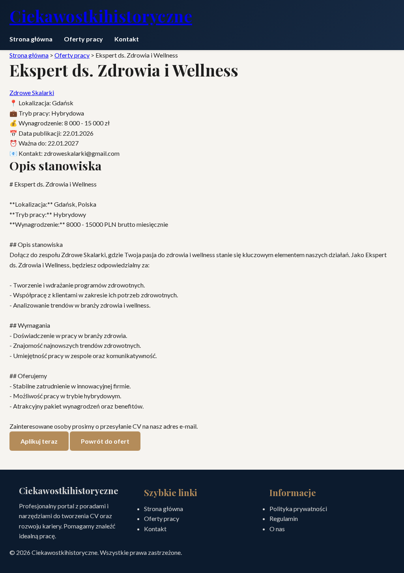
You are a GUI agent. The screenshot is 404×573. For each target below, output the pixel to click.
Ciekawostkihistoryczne (100, 15)
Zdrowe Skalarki (31, 92)
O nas (277, 528)
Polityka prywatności (298, 508)
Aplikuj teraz (39, 441)
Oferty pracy (83, 39)
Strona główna (30, 39)
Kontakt (126, 39)
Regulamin (283, 518)
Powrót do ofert (105, 441)
